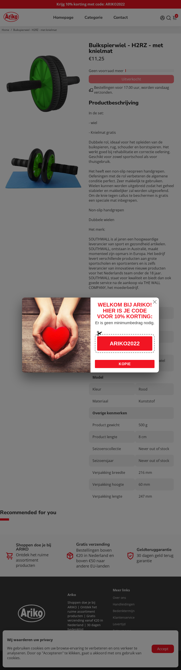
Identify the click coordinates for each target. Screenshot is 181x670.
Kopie (125, 364)
